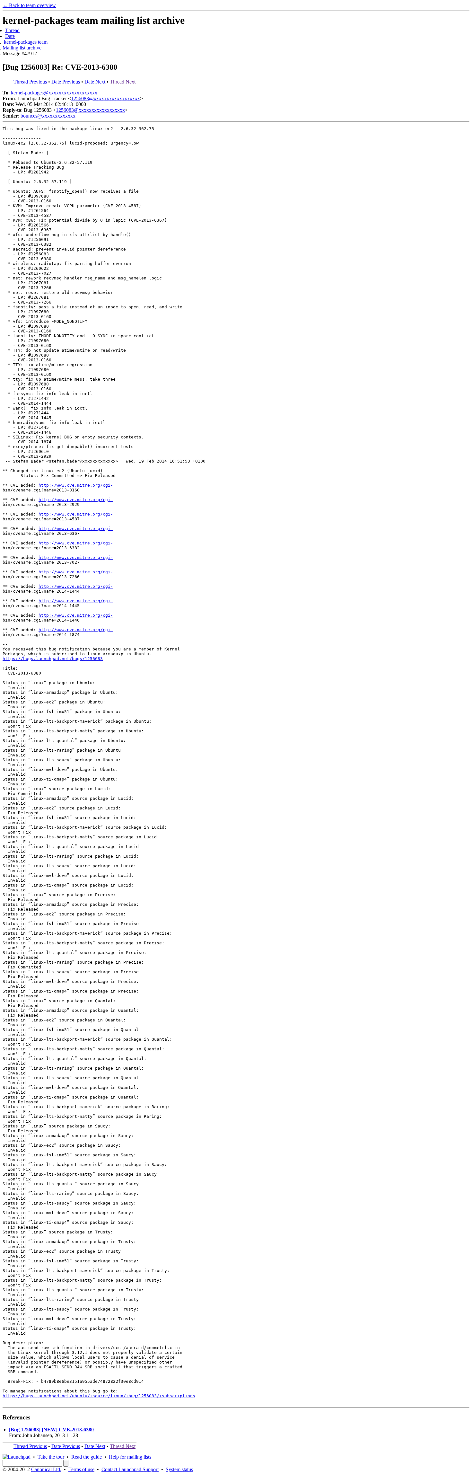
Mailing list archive (22, 47)
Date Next (94, 81)
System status (179, 1469)
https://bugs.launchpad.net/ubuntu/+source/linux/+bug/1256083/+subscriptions (99, 1395)
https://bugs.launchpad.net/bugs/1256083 (53, 658)
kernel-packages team (26, 42)
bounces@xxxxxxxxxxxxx (48, 116)
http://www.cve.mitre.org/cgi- (76, 485)
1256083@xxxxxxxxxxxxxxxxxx (105, 98)
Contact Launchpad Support (130, 1469)
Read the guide (86, 1457)
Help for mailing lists (130, 1457)
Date (10, 36)
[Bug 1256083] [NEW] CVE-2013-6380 (51, 1429)
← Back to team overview (29, 5)
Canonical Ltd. (46, 1469)
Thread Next (122, 81)
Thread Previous (30, 81)
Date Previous (65, 81)
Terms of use (81, 1469)
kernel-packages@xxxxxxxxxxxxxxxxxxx (54, 92)
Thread (12, 30)
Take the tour (51, 1457)
